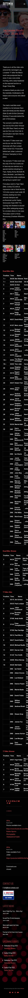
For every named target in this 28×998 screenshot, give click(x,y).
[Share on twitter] (9, 801)
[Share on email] (9, 803)
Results (16, 37)
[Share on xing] (7, 803)
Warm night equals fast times (11, 925)
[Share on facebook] (7, 801)
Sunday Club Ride (8, 955)
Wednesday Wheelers (9, 948)
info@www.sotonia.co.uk (11, 888)
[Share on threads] (11, 801)
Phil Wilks (22, 37)
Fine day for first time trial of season (12, 932)
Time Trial (13, 37)
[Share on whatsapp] (17, 801)
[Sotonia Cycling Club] (8, 4)
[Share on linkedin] (15, 801)
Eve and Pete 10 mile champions (11, 918)
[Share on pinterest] (13, 801)
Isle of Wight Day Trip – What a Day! (12, 911)
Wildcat (22, 988)
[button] (24, 4)
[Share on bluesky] (19, 801)
